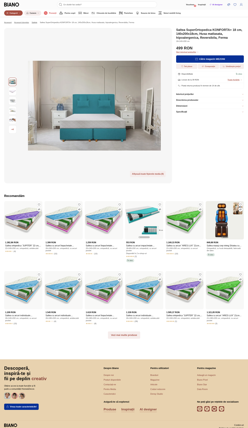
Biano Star (202, 384)
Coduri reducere (157, 389)
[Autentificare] (241, 4)
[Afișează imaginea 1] (12, 82)
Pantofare (128, 13)
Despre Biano (111, 368)
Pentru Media (110, 389)
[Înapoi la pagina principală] (16, 4)
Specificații (181, 112)
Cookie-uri (239, 425)
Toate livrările (234, 80)
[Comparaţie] (39, 209)
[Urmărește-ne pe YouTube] (214, 408)
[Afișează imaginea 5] (12, 120)
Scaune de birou (148, 13)
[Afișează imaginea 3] (12, 101)
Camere (33, 13)
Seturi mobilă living (172, 13)
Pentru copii (70, 13)
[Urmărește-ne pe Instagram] (199, 408)
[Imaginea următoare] (161, 219)
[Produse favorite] (235, 4)
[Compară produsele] (228, 4)
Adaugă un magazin (206, 375)
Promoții (52, 13)
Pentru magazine (206, 368)
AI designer (217, 5)
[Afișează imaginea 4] (12, 110)
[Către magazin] (94, 105)
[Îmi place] (39, 204)
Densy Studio (156, 394)
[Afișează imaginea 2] (12, 91)
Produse (110, 409)
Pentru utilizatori (159, 368)
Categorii (14, 13)
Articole (153, 384)
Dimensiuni (181, 106)
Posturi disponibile (112, 380)
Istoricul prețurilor (185, 94)
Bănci (86, 13)
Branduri (154, 375)
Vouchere (191, 5)
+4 (12, 129)
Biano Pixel (202, 380)
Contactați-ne (110, 384)
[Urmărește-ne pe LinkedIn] (221, 408)
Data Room (202, 389)
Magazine (154, 380)
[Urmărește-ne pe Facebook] (207, 408)
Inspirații (202, 5)
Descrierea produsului (187, 100)
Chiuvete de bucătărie (106, 13)
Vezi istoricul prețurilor (186, 52)
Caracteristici (110, 394)
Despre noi (109, 375)
